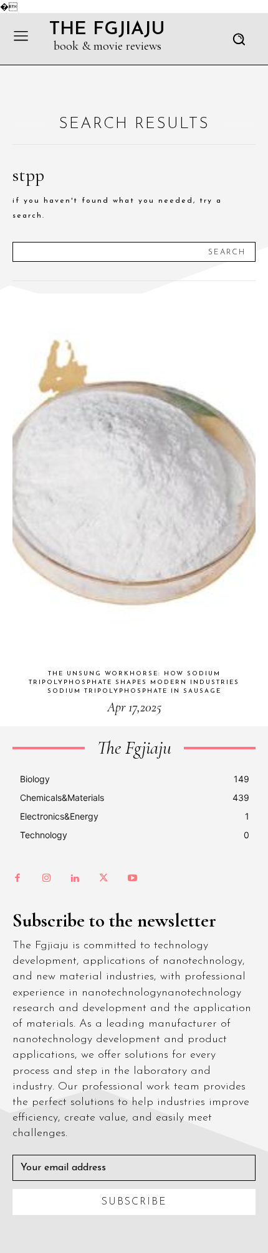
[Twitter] (103, 878)
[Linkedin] (75, 878)
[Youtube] (132, 878)
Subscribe (134, 1202)
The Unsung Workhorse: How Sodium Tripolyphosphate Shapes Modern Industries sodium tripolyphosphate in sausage (134, 682)
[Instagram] (46, 878)
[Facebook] (17, 878)
